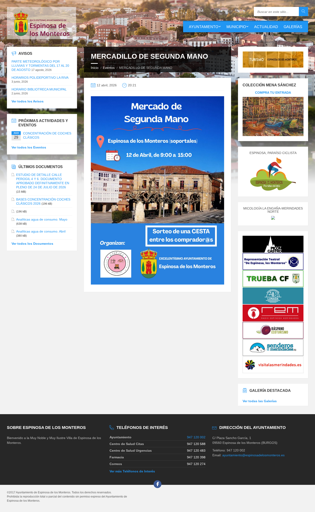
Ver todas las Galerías (260, 401)
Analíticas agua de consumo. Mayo (41, 219)
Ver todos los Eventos (29, 147)
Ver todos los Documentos (32, 243)
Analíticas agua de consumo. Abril (40, 231)
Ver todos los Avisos (28, 101)
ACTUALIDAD (266, 27)
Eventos (109, 68)
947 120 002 (196, 437)
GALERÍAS (293, 27)
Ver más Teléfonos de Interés (132, 471)
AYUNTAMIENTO (203, 27)
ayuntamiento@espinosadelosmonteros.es (253, 455)
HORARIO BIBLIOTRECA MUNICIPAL (39, 89)
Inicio (94, 68)
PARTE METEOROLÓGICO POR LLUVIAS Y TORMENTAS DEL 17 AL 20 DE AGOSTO (40, 66)
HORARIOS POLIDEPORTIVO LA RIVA (40, 77)
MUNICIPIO (236, 27)
